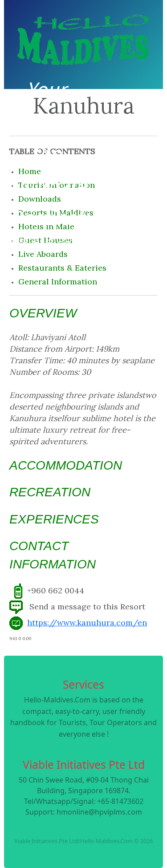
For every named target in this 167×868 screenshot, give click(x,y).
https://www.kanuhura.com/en (87, 622)
